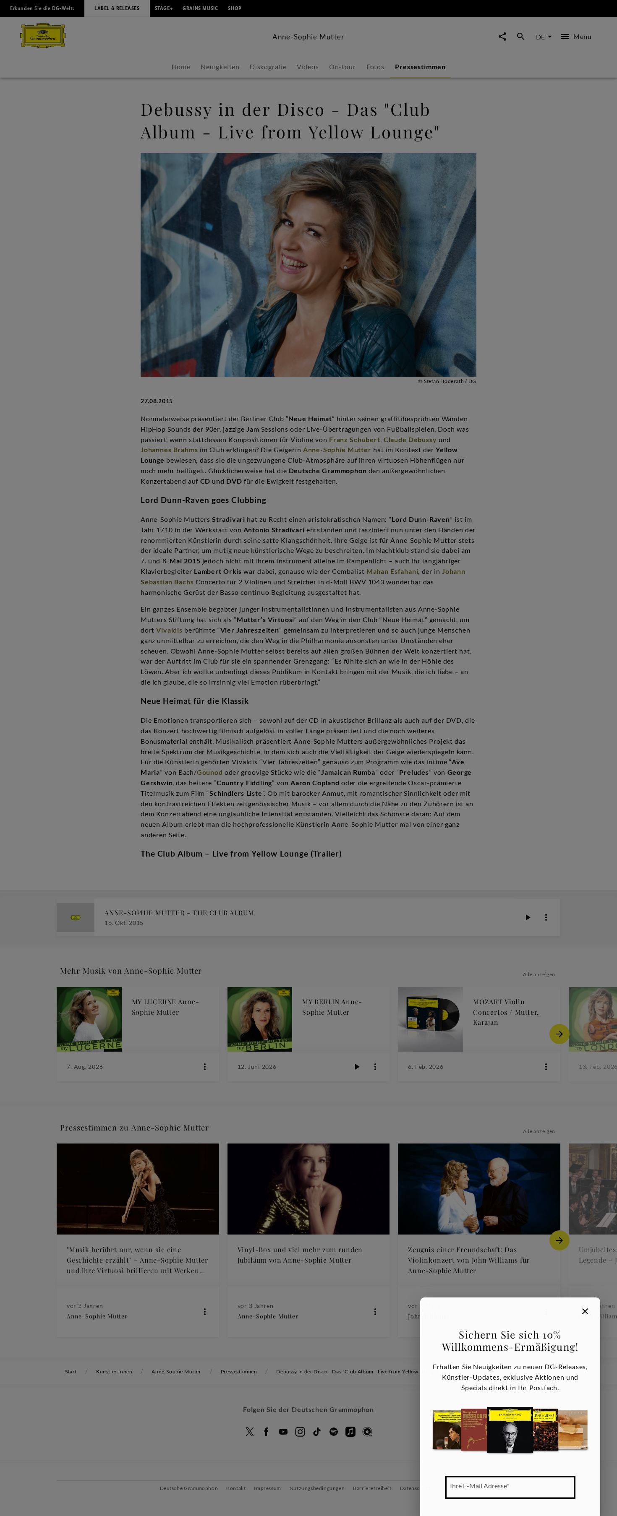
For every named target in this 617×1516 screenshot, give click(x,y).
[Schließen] (585, 1311)
